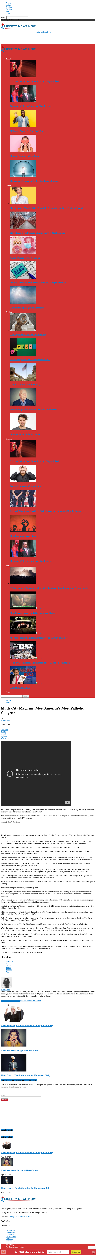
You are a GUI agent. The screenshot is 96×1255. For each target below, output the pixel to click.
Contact (8, 13)
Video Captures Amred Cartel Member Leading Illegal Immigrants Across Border (49, 588)
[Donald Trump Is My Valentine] (23, 151)
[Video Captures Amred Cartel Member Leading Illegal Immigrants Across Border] (23, 583)
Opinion (9, 7)
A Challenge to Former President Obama (30, 359)
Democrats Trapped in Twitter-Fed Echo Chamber (34, 181)
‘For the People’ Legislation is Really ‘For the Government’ (38, 638)
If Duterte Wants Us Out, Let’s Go (26, 131)
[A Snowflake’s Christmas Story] (23, 430)
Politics (8, 3)
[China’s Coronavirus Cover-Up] (23, 253)
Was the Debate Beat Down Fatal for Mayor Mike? (34, 81)
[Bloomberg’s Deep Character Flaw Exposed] (23, 102)
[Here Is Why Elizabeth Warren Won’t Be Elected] (23, 405)
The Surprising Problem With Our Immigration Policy (27, 1025)
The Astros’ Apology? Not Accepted (27, 307)
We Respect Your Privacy (15, 1247)
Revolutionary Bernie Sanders (24, 536)
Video (8, 11)
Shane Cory (5, 720)
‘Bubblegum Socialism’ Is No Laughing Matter (32, 613)
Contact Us (10, 1249)
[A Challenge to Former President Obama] (23, 355)
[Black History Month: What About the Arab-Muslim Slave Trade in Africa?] (23, 203)
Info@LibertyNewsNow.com (20, 1217)
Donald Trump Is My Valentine (25, 156)
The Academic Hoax (20, 687)
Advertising (10, 1245)
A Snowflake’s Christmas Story (25, 434)
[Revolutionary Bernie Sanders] (23, 532)
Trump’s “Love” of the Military (25, 384)
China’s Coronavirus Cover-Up (25, 258)
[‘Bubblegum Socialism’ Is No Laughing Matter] (26, 608)
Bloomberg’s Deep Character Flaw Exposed (31, 106)
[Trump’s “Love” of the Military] (23, 380)
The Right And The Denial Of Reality (28, 334)
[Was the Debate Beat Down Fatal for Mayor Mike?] (23, 77)
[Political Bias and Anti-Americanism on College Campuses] (23, 278)
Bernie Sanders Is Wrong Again (25, 486)
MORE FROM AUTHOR (30, 1001)
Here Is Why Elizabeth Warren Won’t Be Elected (33, 409)
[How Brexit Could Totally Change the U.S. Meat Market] (23, 228)
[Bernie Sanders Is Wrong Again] (23, 482)
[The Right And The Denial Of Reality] (23, 330)
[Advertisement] (28, 38)
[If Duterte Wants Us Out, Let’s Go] (23, 127)
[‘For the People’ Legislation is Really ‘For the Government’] (26, 633)
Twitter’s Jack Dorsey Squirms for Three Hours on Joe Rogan (40, 663)
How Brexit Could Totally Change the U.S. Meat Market (37, 233)
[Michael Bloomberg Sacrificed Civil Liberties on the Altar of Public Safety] (23, 507)
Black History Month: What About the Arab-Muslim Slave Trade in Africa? (46, 208)
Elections (9, 9)
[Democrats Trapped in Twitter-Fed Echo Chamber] (23, 176)
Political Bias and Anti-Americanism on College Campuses (38, 282)
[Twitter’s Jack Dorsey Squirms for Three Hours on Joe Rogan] (26, 658)
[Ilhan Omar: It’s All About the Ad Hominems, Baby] (13, 1071)
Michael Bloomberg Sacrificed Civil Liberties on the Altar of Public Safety (45, 511)
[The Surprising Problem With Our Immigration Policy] (13, 1021)
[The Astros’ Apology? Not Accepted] (23, 303)
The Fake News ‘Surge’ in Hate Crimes (19, 1050)
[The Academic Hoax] (26, 683)
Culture (8, 5)
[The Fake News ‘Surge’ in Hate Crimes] (13, 1046)
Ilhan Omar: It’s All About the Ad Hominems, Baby (26, 1075)
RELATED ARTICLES (10, 1001)
